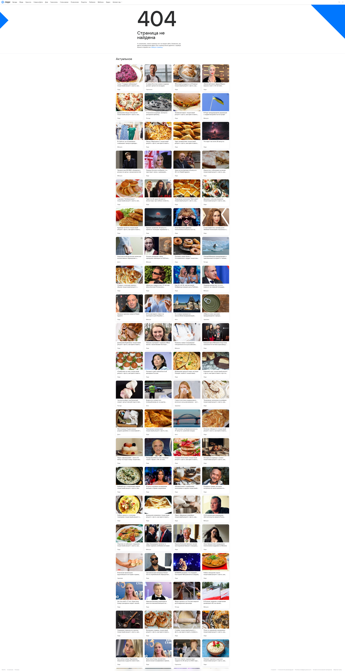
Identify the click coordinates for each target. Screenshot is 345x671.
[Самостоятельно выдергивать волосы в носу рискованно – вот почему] (186, 394)
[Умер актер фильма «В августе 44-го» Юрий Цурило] (186, 164)
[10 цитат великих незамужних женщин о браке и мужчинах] (158, 480)
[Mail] (2, 2)
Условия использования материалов (322, 669)
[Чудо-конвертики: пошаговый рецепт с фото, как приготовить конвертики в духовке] (186, 135)
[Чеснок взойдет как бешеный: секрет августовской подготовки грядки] (129, 394)
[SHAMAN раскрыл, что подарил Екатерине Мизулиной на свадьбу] (186, 566)
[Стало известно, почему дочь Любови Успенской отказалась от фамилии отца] (215, 221)
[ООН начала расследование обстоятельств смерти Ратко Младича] (215, 509)
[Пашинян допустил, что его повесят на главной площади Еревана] (215, 279)
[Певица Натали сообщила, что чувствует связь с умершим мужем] (158, 164)
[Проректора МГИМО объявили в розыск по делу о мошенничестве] (129, 164)
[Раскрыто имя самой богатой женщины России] (158, 365)
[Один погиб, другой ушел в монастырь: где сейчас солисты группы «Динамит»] (158, 192)
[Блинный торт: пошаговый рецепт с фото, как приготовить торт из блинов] (215, 365)
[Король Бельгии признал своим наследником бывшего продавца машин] (186, 537)
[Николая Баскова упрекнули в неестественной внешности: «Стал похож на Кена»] (158, 595)
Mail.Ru (4, 669)
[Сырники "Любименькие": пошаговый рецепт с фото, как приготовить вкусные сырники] (129, 192)
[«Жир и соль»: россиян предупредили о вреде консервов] (215, 307)
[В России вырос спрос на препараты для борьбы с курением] (158, 307)
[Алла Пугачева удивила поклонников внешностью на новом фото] (186, 221)
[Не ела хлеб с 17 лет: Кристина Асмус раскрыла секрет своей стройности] (129, 595)
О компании (10, 669)
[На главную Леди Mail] (7, 2)
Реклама (17, 669)
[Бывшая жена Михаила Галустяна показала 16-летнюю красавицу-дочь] (215, 336)
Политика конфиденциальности (303, 669)
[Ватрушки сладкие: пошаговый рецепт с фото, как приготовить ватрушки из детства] (158, 624)
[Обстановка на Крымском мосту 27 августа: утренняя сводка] (186, 422)
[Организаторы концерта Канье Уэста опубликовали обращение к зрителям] (158, 566)
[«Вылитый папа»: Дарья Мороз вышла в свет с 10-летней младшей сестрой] (215, 77)
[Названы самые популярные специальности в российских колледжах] (186, 336)
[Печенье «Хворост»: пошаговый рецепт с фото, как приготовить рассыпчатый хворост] (215, 422)
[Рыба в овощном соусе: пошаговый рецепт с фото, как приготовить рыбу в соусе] (215, 566)
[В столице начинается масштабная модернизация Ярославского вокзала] (186, 307)
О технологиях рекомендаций (285, 669)
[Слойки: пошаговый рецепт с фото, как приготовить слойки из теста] (186, 624)
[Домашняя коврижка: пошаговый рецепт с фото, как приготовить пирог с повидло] (158, 509)
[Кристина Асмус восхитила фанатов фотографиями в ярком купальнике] (158, 652)
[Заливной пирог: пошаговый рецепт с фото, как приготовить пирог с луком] (186, 106)
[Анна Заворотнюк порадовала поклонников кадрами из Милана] (215, 537)
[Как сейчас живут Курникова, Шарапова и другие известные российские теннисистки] (129, 652)
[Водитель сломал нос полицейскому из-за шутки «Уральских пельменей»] (158, 394)
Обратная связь (337, 669)
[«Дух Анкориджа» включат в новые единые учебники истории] (158, 537)
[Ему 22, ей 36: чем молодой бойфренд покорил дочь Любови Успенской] (186, 279)
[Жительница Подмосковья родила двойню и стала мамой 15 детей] (129, 422)
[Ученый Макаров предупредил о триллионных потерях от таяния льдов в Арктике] (215, 250)
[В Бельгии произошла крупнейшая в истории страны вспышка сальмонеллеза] (129, 566)
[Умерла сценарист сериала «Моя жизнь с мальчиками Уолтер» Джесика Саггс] (158, 336)
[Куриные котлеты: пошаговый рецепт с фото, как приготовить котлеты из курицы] (129, 221)
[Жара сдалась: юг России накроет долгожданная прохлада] (186, 595)
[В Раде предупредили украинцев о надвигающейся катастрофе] (215, 106)
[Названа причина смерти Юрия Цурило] (129, 307)
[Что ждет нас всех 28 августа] (215, 135)
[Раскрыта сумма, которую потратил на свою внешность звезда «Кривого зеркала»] (215, 480)
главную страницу (157, 47)
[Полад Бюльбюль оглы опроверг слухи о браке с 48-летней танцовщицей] (158, 451)
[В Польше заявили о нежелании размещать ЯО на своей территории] (215, 595)
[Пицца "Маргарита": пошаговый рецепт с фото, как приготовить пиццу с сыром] (158, 135)
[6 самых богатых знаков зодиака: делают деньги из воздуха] (158, 77)
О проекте (273, 669)
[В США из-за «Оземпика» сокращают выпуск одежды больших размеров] (129, 135)
